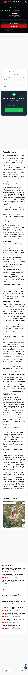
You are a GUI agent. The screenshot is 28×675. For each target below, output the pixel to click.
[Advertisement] (14, 52)
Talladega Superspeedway (14, 15)
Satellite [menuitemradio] (12, 503)
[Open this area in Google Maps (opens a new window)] (5, 527)
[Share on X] (5, 30)
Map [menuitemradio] (6, 503)
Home (2, 7)
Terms (24, 527)
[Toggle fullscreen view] (23, 503)
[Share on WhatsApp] (10, 30)
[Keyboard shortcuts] (10, 527)
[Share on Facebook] (8, 30)
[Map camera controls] (23, 520)
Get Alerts (14, 26)
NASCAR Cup (8, 7)
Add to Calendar (14, 23)
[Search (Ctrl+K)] (25, 2)
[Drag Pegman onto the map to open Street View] (23, 525)
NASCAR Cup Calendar (14, 20)
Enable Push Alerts (13, 110)
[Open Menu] (2, 2)
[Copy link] (12, 30)
